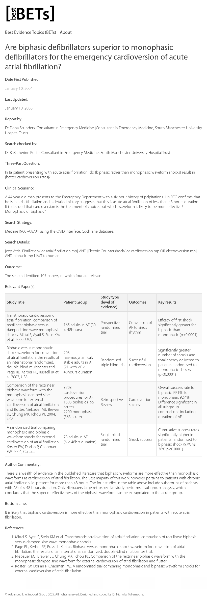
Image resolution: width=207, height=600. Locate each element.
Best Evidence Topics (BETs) (30, 33)
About (66, 33)
